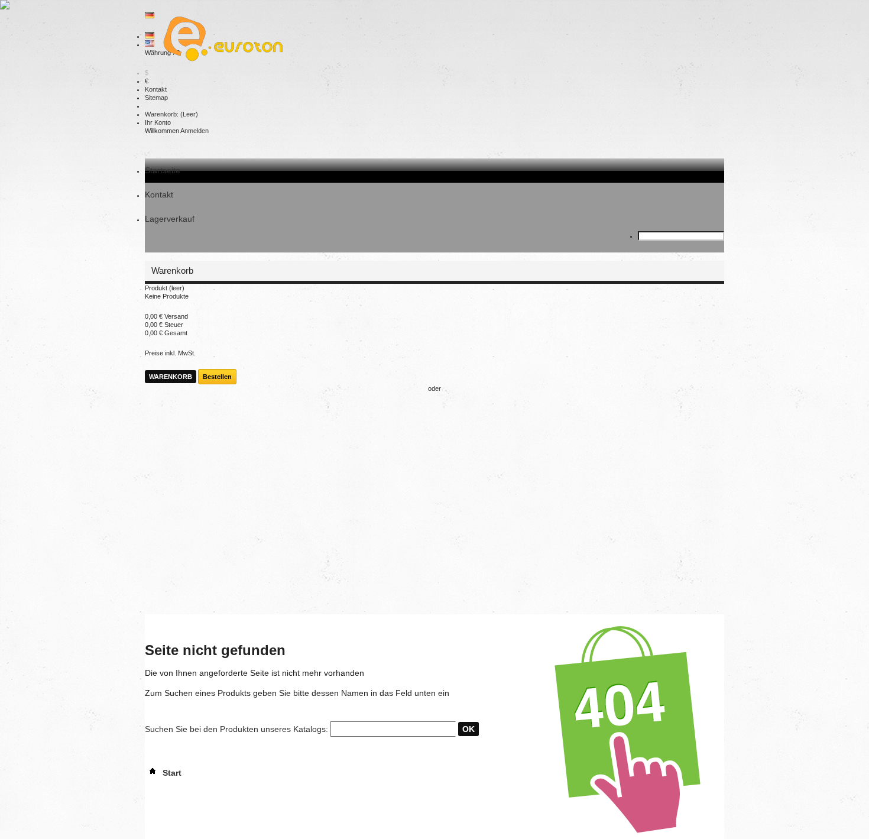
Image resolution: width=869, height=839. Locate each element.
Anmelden (194, 130)
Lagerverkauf (169, 218)
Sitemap (156, 97)
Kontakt (156, 89)
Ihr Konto (158, 122)
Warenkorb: (171, 114)
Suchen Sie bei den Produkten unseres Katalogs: (236, 729)
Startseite (162, 170)
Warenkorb (173, 270)
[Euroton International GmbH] (219, 40)
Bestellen (217, 376)
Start (170, 773)
